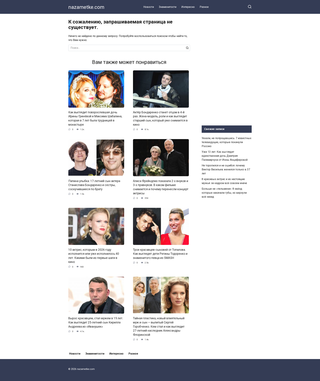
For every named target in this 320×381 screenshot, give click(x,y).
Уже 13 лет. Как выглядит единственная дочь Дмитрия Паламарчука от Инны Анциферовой (225, 155)
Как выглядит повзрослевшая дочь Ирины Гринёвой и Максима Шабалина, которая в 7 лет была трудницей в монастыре (95, 118)
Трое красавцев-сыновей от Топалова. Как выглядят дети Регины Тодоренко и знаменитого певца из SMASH (160, 253)
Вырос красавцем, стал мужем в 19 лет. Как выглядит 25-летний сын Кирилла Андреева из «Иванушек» (95, 322)
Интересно (188, 6)
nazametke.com (86, 7)
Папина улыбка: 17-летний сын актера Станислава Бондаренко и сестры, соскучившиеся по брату (94, 185)
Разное (204, 6)
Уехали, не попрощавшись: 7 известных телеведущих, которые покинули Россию (226, 142)
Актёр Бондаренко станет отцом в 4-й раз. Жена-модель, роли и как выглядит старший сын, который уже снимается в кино (160, 118)
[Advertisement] (227, 69)
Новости (148, 6)
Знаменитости (167, 6)
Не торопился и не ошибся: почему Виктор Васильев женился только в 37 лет (226, 169)
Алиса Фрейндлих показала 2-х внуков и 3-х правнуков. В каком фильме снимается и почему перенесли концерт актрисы (160, 187)
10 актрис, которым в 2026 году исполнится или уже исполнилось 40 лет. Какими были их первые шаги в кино (93, 256)
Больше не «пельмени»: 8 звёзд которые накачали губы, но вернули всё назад (224, 192)
